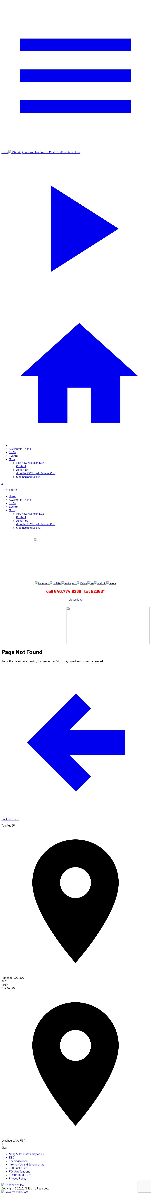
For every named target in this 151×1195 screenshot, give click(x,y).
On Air (12, 452)
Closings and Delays (28, 476)
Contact (21, 466)
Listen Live (75, 599)
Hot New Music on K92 (30, 462)
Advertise (22, 469)
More (12, 459)
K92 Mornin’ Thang (20, 448)
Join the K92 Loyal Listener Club (35, 473)
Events (13, 455)
